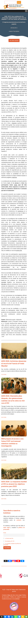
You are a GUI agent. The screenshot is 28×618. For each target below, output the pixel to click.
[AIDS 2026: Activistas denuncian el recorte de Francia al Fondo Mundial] (14, 358)
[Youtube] (18, 561)
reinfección (19, 250)
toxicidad (3, 282)
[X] (6, 561)
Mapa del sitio (11, 595)
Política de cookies (15, 597)
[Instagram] (14, 561)
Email (4, 532)
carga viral (15, 136)
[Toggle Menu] (26, 11)
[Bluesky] (22, 561)
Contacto (4, 595)
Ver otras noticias (14, 40)
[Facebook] (10, 561)
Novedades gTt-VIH (9, 541)
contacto (18, 520)
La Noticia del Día (9, 538)
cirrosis (23, 160)
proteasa (17, 72)
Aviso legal (18, 595)
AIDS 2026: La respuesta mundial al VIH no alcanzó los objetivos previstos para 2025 (14, 484)
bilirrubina (3, 276)
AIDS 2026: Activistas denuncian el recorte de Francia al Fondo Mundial (13, 363)
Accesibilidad (16, 599)
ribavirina (10, 78)
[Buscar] (19, 2)
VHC (22, 69)
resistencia (20, 201)
